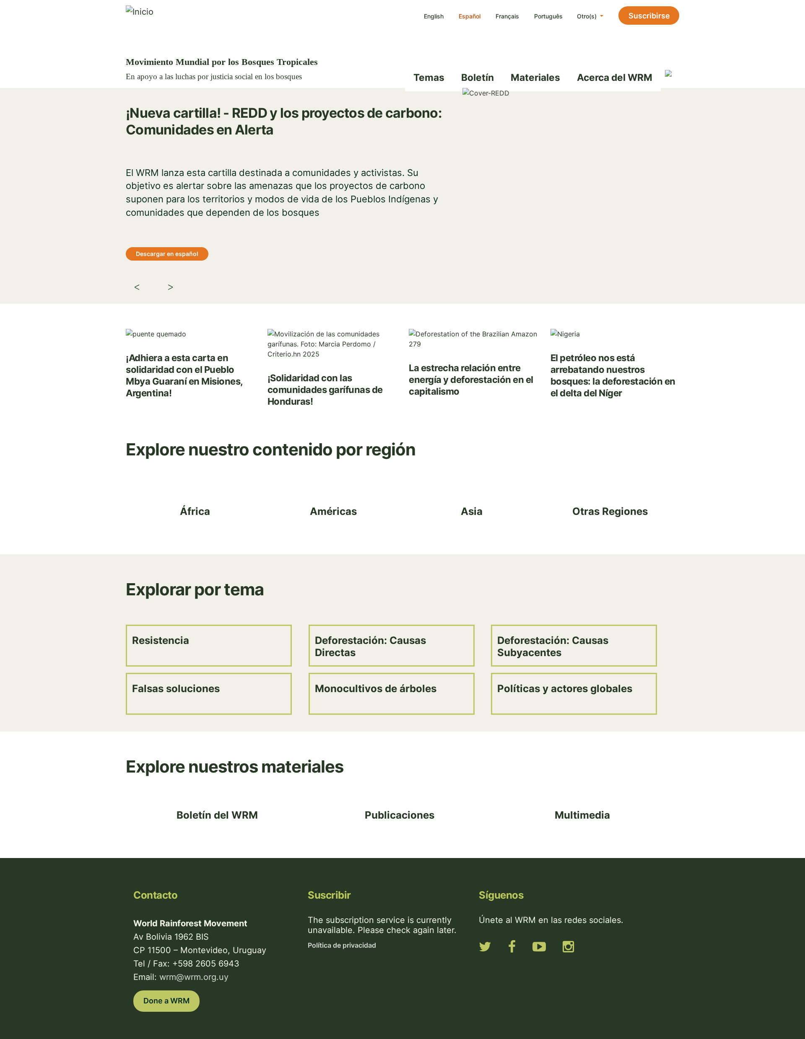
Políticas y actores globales (564, 688)
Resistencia (160, 640)
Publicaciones (399, 815)
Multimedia (582, 815)
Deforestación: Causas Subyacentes (552, 646)
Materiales (535, 77)
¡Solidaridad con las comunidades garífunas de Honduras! (325, 389)
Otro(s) (587, 16)
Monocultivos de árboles (375, 688)
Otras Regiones (610, 511)
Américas (333, 511)
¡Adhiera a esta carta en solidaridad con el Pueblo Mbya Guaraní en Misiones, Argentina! (184, 375)
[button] (217, 288)
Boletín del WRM (217, 815)
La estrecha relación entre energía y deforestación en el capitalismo (471, 379)
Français (507, 16)
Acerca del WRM (614, 77)
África (195, 511)
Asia (472, 511)
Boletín (477, 77)
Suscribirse (649, 15)
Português (548, 16)
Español (469, 16)
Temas (428, 77)
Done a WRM (166, 1000)
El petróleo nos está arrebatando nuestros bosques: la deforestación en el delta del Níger (613, 375)
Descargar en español (167, 253)
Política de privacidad (342, 945)
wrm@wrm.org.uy (194, 977)
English (434, 16)
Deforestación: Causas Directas (370, 646)
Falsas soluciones (176, 688)
